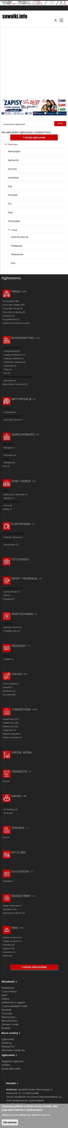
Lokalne (7, 659)
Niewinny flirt (8, 726)
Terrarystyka (14, 221)
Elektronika (20, 524)
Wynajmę (8, 447)
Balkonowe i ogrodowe (14, 494)
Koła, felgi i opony (12, 419)
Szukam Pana (8, 722)
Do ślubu (18, 852)
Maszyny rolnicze (11, 627)
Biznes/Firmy (21, 896)
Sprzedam (8, 380)
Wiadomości (7, 987)
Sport (4, 995)
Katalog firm (8, 1046)
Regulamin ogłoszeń (12, 1061)
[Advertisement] (34, 62)
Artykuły (5, 1028)
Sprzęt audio (9, 544)
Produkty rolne (10, 631)
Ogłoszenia (7, 1039)
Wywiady (6, 1009)
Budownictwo (22, 338)
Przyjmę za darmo (11, 941)
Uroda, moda (21, 752)
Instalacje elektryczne (13, 354)
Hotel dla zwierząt (19, 236)
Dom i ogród (21, 481)
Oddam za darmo (11, 937)
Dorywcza (7, 315)
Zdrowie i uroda (10, 1024)
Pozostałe (13, 194)
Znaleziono (8, 952)
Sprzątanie (7, 691)
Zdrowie (17, 828)
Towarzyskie (21, 709)
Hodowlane (13, 177)
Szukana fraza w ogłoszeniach (14, 124)
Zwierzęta (12, 144)
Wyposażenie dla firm (12, 913)
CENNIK (5, 1064)
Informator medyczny (13, 1050)
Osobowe (8, 412)
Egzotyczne (13, 160)
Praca (15, 291)
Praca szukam (9, 301)
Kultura (5, 998)
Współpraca (8, 909)
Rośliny (6, 509)
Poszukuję (7, 944)
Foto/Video (20, 559)
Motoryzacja (21, 399)
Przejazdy (18, 646)
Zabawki (6, 881)
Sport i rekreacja (24, 578)
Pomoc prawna (9, 683)
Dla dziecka (20, 871)
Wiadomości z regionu (13, 1002)
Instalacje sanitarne (12, 358)
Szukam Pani (8, 719)
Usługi (14, 229)
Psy (9, 203)
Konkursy (6, 1042)
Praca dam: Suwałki (11, 304)
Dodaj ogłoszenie (11, 1068)
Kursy (6, 813)
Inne (13, 263)
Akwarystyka (14, 151)
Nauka (16, 796)
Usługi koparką (10, 351)
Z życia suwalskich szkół (14, 1006)
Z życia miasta (9, 991)
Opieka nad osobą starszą (14, 323)
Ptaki (10, 212)
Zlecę (6, 369)
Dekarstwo (8, 365)
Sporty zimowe (10, 591)
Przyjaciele (7, 730)
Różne (6, 505)
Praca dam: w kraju (11, 308)
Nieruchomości (23, 434)
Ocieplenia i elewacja (13, 362)
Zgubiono (7, 948)
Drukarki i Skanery (12, 537)
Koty (10, 186)
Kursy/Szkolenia (10, 319)
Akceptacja (10, 1122)
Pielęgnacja (16, 245)
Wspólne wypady (10, 733)
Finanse (6, 687)
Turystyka (7, 599)
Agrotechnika (22, 614)
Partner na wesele (11, 737)
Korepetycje (9, 809)
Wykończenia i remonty (13, 384)
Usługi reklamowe (11, 905)
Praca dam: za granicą (12, 312)
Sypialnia (8, 498)
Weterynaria (17, 254)
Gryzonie (12, 168)
